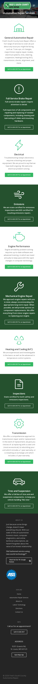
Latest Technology (19, 605)
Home (19, 594)
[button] (34, 5)
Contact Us (19, 612)
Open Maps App (19, 655)
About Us (19, 601)
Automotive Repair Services (19, 598)
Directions (19, 608)
